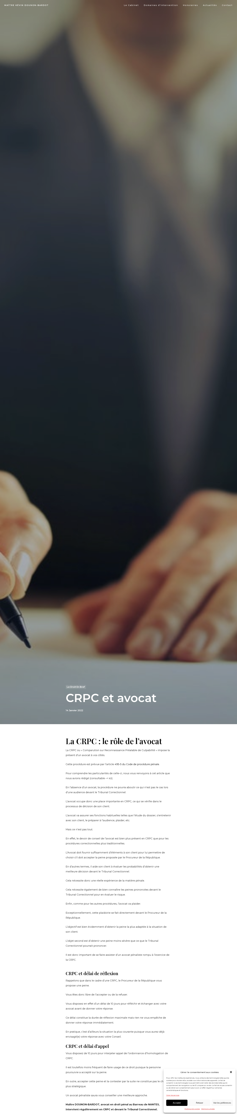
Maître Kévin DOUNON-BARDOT (26, 5)
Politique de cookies (192, 1109)
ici (110, 778)
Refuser (199, 1103)
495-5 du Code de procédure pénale (137, 764)
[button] (231, 1072)
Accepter (177, 1103)
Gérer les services (172, 1095)
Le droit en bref (76, 687)
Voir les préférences (222, 1103)
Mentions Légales (208, 1109)
